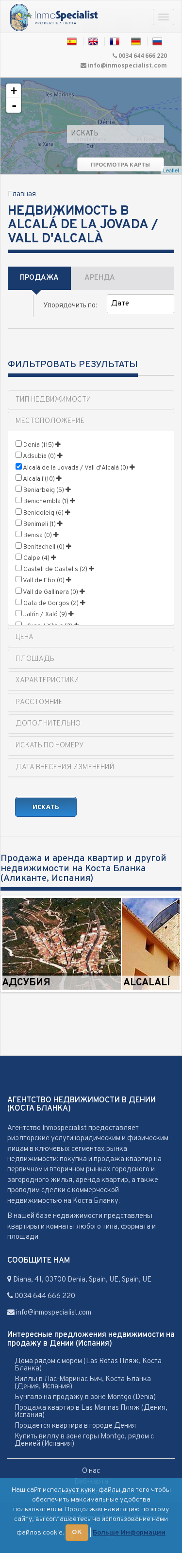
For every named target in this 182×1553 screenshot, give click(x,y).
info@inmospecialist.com (127, 65)
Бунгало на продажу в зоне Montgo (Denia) (85, 1397)
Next (165, 944)
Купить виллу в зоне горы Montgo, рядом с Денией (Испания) (84, 1440)
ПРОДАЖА (39, 278)
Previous (17, 944)
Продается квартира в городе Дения (75, 1426)
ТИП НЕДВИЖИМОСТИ (53, 400)
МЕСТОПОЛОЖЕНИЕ (50, 421)
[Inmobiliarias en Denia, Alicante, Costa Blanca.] (72, 42)
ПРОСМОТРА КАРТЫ (120, 164)
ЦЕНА (24, 637)
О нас (91, 1471)
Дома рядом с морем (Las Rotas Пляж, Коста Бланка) (88, 1365)
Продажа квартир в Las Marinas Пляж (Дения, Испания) (91, 1411)
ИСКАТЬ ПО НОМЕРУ (50, 745)
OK (77, 1532)
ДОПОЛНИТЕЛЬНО (48, 723)
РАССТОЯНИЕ (39, 702)
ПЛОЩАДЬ (35, 659)
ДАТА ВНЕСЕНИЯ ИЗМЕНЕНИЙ (65, 767)
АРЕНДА (99, 278)
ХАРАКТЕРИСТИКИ (47, 680)
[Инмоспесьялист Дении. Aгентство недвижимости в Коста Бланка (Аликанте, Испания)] (54, 18)
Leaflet (171, 170)
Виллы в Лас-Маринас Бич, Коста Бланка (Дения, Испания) (83, 1383)
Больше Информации (129, 1533)
